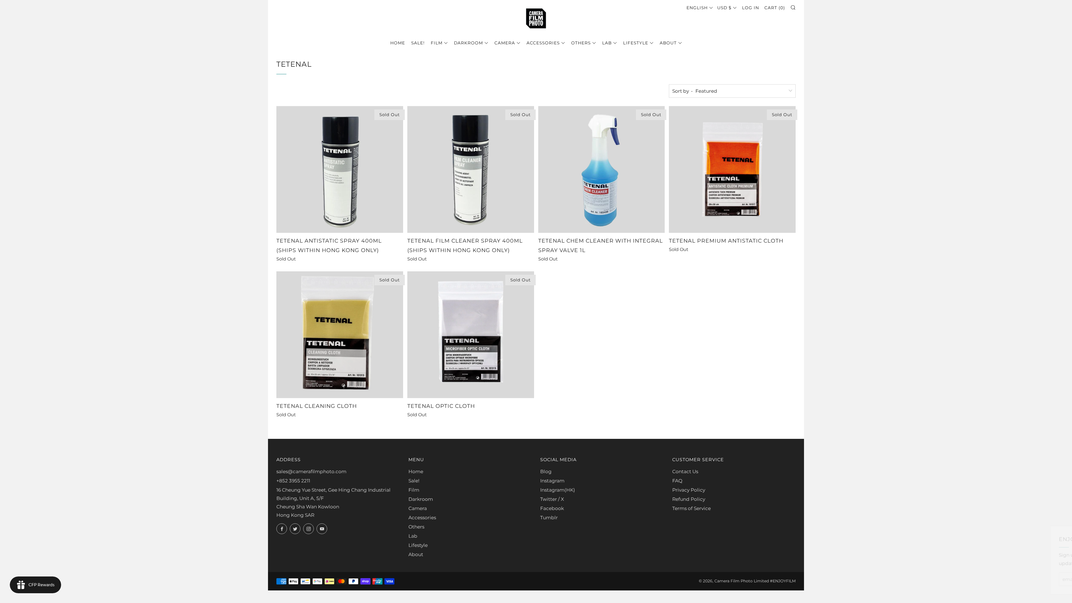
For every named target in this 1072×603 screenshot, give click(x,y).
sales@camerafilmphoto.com (311, 471)
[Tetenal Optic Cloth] (470, 334)
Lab (607, 43)
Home (397, 43)
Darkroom (468, 43)
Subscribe (1026, 579)
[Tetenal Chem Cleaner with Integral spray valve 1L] (601, 169)
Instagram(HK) (557, 490)
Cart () (774, 7)
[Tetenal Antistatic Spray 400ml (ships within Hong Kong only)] (339, 169)
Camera (504, 43)
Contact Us (685, 471)
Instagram (552, 481)
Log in (750, 7)
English (697, 7)
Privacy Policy (688, 490)
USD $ (724, 7)
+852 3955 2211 (293, 481)
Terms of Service (691, 508)
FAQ (677, 481)
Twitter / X (552, 499)
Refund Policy (688, 499)
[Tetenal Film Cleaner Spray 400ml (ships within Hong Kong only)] (470, 169)
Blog (546, 471)
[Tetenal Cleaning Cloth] (339, 334)
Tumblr (549, 517)
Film (436, 43)
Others (581, 43)
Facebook (552, 508)
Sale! (418, 43)
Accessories (543, 43)
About (668, 43)
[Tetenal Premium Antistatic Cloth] (732, 169)
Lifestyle (635, 43)
